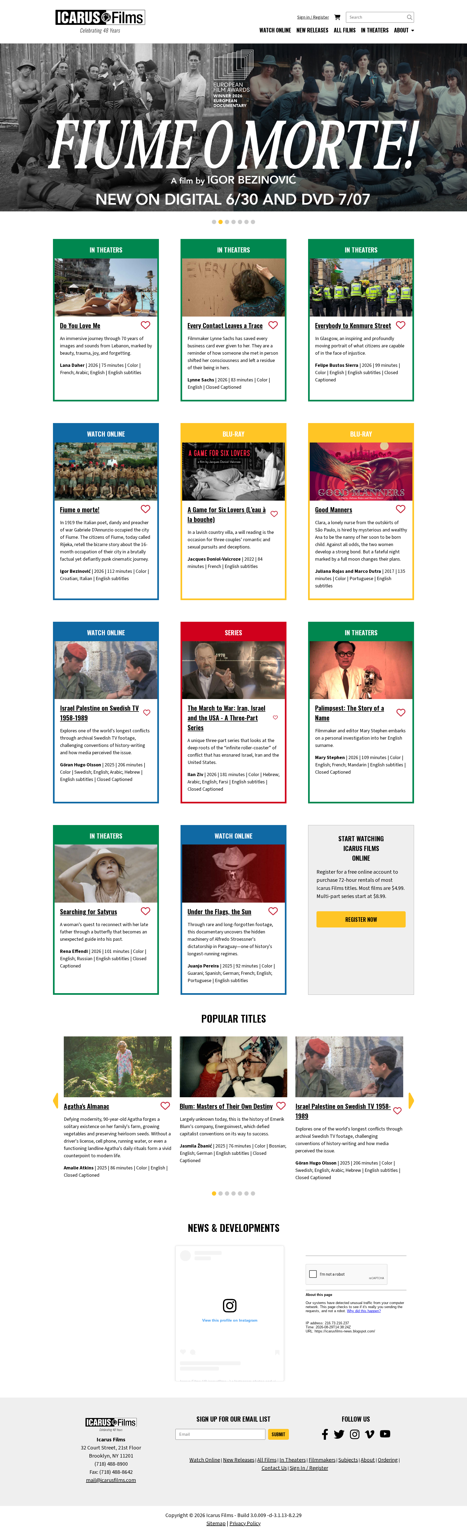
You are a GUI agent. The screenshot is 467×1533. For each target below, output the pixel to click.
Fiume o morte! (79, 509)
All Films (266, 1460)
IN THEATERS (375, 30)
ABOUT (402, 30)
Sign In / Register (309, 1468)
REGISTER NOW (361, 919)
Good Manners (333, 509)
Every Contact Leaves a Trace (225, 325)
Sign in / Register (313, 17)
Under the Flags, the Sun (219, 911)
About (368, 1460)
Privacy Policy (245, 1523)
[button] (214, 222)
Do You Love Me (80, 325)
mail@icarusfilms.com (111, 1480)
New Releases (238, 1460)
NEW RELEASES (312, 30)
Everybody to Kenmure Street (353, 325)
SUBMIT (278, 1434)
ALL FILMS (345, 30)
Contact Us (274, 1468)
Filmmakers (322, 1460)
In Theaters (292, 1460)
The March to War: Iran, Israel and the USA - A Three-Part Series (226, 717)
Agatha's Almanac (86, 1106)
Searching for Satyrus (88, 911)
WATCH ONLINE (275, 30)
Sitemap (216, 1523)
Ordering (388, 1460)
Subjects (348, 1460)
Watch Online (204, 1460)
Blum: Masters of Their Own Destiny (226, 1106)
